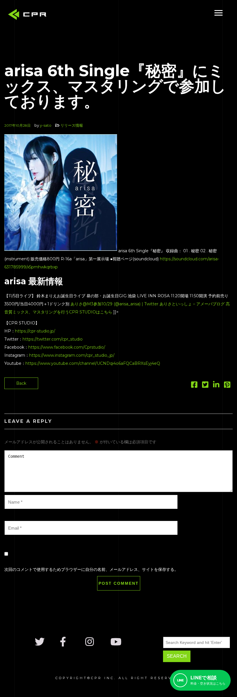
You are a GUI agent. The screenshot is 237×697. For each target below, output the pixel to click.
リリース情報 (71, 125)
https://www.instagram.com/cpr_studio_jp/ (71, 355)
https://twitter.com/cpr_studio (53, 339)
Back (21, 383)
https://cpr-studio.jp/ (35, 331)
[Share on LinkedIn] (216, 385)
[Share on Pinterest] (227, 385)
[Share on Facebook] (194, 385)
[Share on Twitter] (205, 385)
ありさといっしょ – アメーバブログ (192, 304)
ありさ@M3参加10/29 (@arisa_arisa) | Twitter (114, 304)
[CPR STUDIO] (29, 16)
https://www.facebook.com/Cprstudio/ (66, 347)
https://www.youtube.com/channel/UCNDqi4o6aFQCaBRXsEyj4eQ (92, 363)
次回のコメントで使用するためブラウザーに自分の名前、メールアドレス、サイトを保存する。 (91, 569)
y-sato (45, 125)
